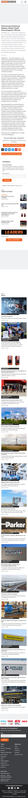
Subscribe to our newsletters (14, 145)
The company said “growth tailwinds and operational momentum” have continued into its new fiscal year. (13, 681)
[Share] (6, 149)
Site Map (15, 794)
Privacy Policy (23, 790)
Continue (7, 180)
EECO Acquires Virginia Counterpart (10, 426)
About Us (4, 790)
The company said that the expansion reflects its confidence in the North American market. (12, 568)
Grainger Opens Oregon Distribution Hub (7, 222)
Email (2, 733)
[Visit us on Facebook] (9, 788)
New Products (5, 368)
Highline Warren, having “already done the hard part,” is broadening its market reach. (13, 596)
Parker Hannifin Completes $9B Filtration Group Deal (13, 536)
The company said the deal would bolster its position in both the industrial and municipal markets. (13, 624)
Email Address (6, 173)
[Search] (22, 2)
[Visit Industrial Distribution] (3, 723)
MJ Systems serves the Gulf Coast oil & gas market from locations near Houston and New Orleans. (13, 511)
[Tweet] (12, 149)
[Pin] (16, 149)
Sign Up (4, 740)
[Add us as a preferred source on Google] (19, 149)
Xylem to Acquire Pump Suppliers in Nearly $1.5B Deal (13, 621)
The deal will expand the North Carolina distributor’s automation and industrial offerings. (13, 429)
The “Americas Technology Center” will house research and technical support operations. (12, 345)
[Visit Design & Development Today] (3, 721)
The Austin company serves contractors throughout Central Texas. (13, 708)
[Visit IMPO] (24, 721)
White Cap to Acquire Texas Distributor (11, 705)
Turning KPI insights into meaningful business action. (13, 318)
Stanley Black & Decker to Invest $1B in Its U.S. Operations (13, 650)
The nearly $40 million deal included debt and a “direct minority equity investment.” (14, 457)
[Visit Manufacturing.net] (10, 723)
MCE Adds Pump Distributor (8, 509)
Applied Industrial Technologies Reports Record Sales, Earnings (13, 678)
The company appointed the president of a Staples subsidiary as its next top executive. (13, 485)
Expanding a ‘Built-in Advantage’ (9, 594)
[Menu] (25, 2)
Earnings (4, 675)
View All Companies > (14, 239)
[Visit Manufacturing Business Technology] (17, 723)
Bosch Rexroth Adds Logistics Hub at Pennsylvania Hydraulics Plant (10, 565)
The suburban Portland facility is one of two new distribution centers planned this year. (12, 402)
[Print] (2, 149)
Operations (4, 591)
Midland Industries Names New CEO (10, 482)
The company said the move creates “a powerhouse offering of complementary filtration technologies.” (13, 539)
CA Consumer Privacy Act (20, 792)
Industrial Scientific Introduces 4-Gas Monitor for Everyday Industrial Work (9, 214)
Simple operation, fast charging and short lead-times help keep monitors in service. (13, 374)
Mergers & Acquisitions (7, 424)
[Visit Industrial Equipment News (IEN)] (17, 721)
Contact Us (9, 790)
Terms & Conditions (8, 792)
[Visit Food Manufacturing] (10, 721)
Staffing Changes (6, 480)
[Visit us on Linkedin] (12, 788)
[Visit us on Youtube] (18, 788)
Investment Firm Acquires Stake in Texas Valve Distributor (13, 454)
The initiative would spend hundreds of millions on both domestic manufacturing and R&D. (13, 653)
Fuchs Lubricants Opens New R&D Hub (9, 204)
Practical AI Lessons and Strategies (7, 197)
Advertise (16, 790)
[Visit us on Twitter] (15, 788)
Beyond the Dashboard (7, 316)
